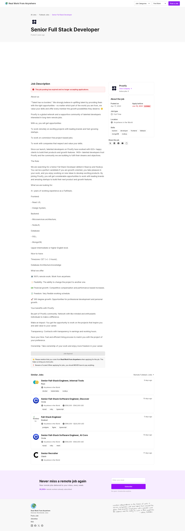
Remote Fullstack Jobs (143, 375)
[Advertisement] (92, 62)
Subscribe (128, 486)
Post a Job (174, 3)
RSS (32, 522)
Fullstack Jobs (44, 15)
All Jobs (33, 15)
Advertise (34, 519)
